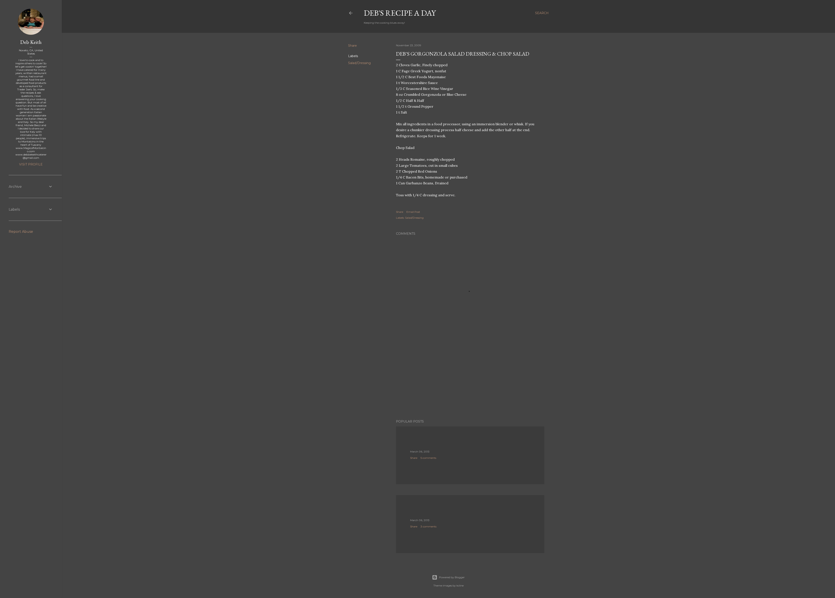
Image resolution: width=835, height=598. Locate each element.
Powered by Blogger (452, 577)
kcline (460, 585)
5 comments (428, 457)
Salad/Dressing (359, 63)
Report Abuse (21, 232)
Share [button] (352, 46)
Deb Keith (31, 42)
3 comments (428, 526)
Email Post (413, 211)
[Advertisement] (470, 378)
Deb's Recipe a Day (400, 13)
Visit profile (31, 164)
